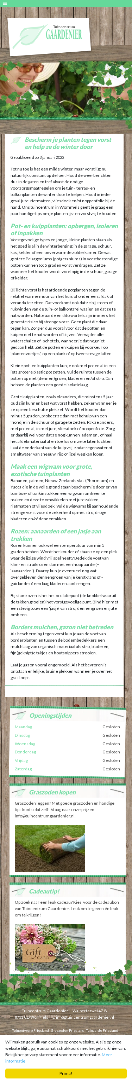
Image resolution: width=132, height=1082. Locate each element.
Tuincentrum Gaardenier (45, 1010)
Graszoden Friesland (67, 1030)
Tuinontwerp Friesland (30, 1030)
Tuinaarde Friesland (102, 1030)
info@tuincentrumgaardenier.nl (85, 1017)
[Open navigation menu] (6, 3)
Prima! (66, 1073)
